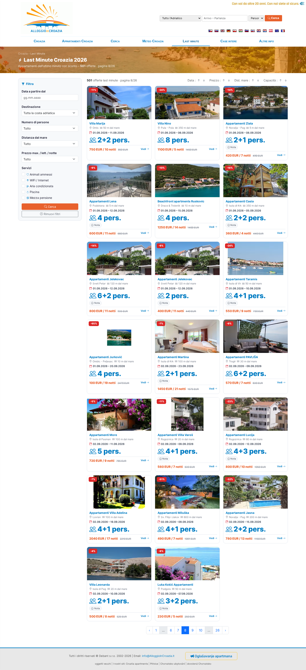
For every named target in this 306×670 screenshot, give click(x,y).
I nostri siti (119, 663)
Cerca (274, 18)
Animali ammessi (41, 174)
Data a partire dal (34, 91)
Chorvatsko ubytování (172, 663)
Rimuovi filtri (52, 214)
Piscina (34, 192)
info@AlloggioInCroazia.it (158, 656)
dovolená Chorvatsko (199, 663)
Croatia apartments (137, 663)
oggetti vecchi (103, 663)
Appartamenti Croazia (77, 41)
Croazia (39, 41)
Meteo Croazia (153, 41)
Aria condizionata (41, 186)
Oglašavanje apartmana (213, 656)
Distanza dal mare (34, 137)
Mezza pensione (41, 197)
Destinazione (31, 106)
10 (200, 630)
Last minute (191, 41)
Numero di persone (35, 122)
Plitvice (154, 663)
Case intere (228, 41)
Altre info (266, 41)
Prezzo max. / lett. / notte (39, 153)
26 (217, 630)
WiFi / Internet (39, 180)
